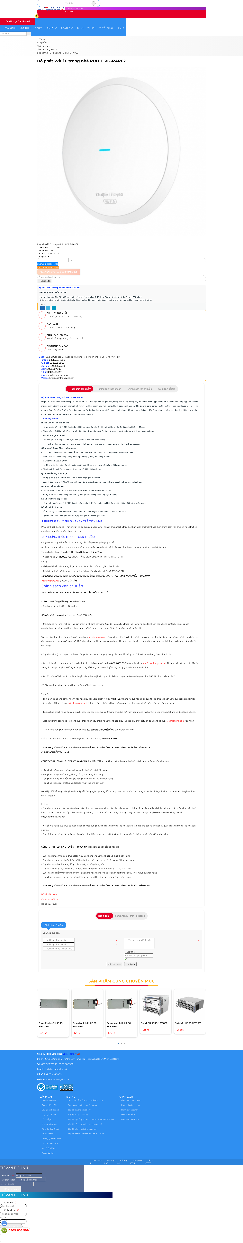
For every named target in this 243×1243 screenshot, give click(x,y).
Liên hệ (120, 28)
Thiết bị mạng (47, 1133)
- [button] (39, 260)
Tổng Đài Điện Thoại (50, 1129)
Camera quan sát (48, 1100)
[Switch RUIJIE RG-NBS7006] (155, 1004)
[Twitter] (48, 308)
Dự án (80, 28)
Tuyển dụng (106, 28)
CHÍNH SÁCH (126, 1097)
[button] (38, 16)
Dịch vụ (39, 28)
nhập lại (131, 964)
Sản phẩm (46, 1097)
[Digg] (54, 308)
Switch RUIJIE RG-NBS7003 (188, 1023)
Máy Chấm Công (48, 1148)
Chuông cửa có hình (49, 1143)
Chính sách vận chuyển (130, 1100)
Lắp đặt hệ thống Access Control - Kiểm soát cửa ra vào (91, 1119)
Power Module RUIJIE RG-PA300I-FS (119, 1024)
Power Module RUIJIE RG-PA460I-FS (85, 1024)
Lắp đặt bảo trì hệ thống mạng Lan (82, 1129)
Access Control (47, 1152)
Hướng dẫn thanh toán (130, 1105)
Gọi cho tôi (45, 281)
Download (67, 28)
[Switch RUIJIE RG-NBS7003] (190, 1004)
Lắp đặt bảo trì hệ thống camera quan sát (85, 1124)
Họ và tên (8, 1175)
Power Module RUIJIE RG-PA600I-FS (51, 1024)
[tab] (79, 389)
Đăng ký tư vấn (11, 1189)
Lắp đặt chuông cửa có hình (79, 1109)
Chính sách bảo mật (129, 1109)
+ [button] (71, 260)
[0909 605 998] (4, 1230)
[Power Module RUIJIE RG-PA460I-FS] (87, 1004)
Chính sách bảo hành (130, 1119)
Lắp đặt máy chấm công (78, 1114)
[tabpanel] (121, 551)
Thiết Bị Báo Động (49, 1124)
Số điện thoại (10, 1179)
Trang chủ (10, 28)
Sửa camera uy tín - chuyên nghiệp (82, 1105)
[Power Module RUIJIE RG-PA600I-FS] (53, 1004)
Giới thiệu (25, 28)
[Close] (0, 1241)
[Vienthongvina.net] (51, 10)
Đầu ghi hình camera (50, 1109)
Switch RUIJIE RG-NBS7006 (154, 1023)
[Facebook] (42, 308)
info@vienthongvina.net (154, 663)
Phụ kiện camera (48, 1114)
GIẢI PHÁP (52, 28)
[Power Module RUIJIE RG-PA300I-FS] (121, 1004)
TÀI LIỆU (91, 28)
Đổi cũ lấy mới (47, 1119)
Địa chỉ (3, 1184)
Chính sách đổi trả (49, 899)
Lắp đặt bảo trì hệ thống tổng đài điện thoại (86, 1133)
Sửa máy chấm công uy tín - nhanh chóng (85, 1100)
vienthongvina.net (50, 580)
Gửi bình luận (114, 964)
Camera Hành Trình (49, 1105)
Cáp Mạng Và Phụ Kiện (51, 1138)
